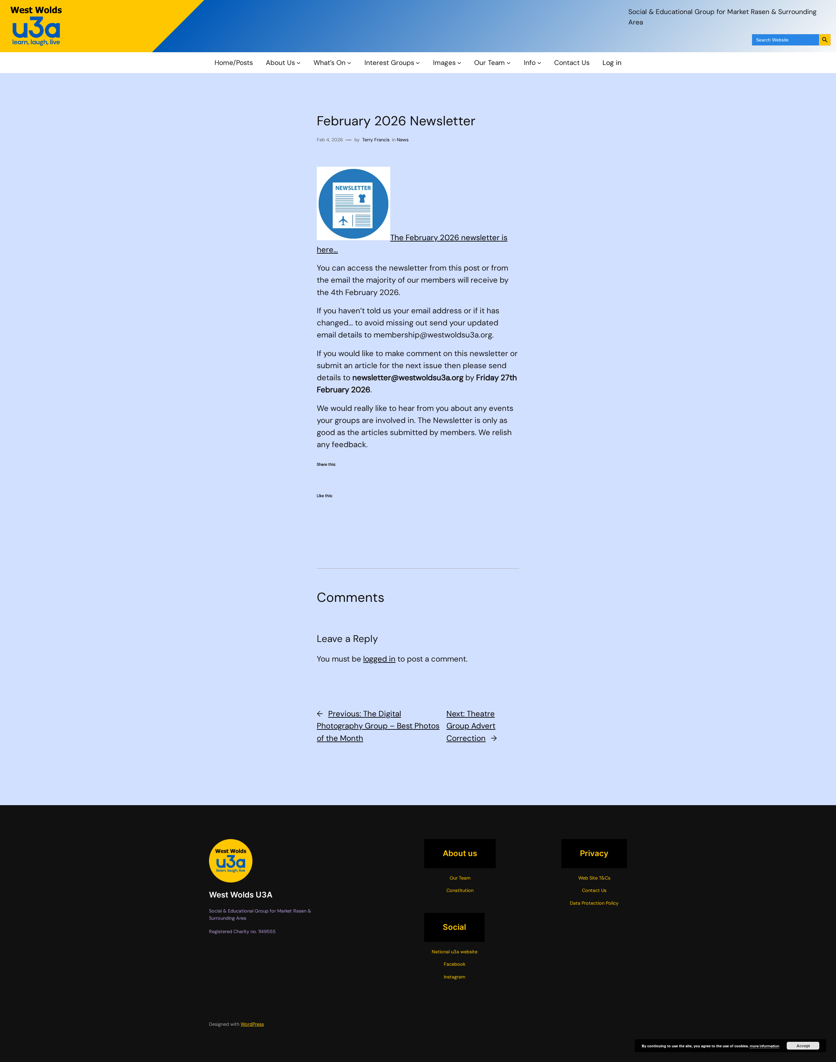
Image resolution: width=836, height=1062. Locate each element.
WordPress (252, 1024)
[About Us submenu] (298, 63)
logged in (379, 659)
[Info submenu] (539, 63)
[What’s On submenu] (349, 63)
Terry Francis (376, 140)
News (403, 140)
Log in (612, 62)
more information (764, 1046)
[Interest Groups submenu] (418, 63)
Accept (803, 1046)
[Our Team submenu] (508, 63)
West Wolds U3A (240, 894)
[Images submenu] (459, 63)
